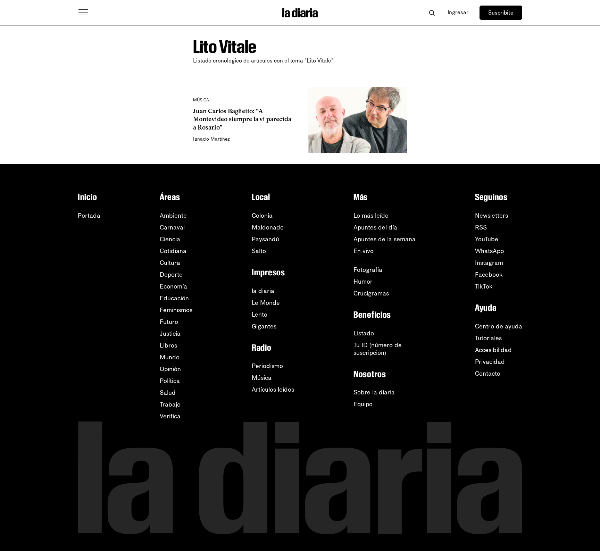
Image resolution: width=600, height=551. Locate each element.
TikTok (484, 286)
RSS (481, 227)
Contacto (487, 373)
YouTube (486, 239)
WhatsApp (489, 251)
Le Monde (266, 303)
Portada (89, 215)
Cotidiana (173, 251)
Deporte (171, 274)
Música (262, 378)
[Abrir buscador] (431, 12)
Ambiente (173, 215)
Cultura (170, 263)
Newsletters (491, 215)
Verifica (170, 416)
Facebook (489, 274)
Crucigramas (371, 293)
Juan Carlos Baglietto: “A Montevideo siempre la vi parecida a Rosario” (242, 119)
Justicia (170, 333)
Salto (259, 251)
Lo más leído (371, 215)
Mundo (170, 357)
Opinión (170, 369)
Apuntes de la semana (384, 239)
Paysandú (265, 239)
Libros (168, 345)
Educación (174, 298)
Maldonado (268, 227)
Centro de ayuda (498, 326)
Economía (173, 286)
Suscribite (501, 12)
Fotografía (367, 270)
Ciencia (170, 239)
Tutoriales (488, 338)
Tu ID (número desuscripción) (377, 349)
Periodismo (267, 366)
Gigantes (264, 326)
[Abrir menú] (83, 12)
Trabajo (170, 404)
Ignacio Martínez (211, 139)
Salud (168, 392)
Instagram (489, 263)
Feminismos (176, 310)
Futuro (169, 322)
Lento (259, 314)
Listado (363, 333)
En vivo (363, 251)
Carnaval (172, 227)
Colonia (262, 215)
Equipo (363, 404)
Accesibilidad (493, 350)
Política (170, 381)
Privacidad (490, 362)
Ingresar (458, 12)
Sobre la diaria (374, 392)
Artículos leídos (273, 389)
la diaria (263, 291)
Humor (363, 281)
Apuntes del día (375, 227)
